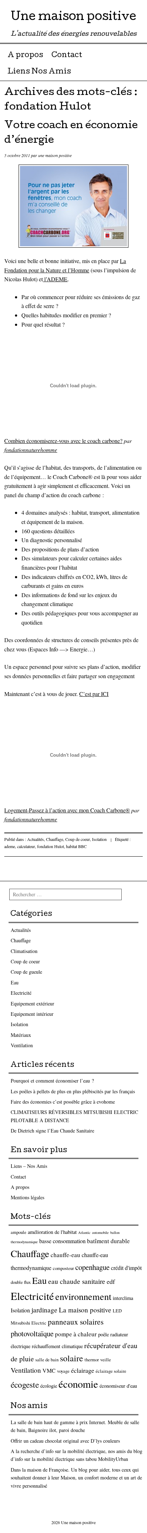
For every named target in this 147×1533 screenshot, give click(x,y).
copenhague (92, 1267)
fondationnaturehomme (30, 449)
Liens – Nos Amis (29, 1166)
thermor (92, 1360)
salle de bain (47, 1360)
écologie (48, 1385)
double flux (21, 1282)
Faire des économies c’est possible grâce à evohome (63, 1101)
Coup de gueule (26, 971)
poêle (103, 1334)
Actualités (35, 839)
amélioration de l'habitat (52, 1232)
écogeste (25, 1384)
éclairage (82, 1370)
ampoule (18, 1232)
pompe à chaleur (76, 1334)
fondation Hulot (50, 846)
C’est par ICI (93, 693)
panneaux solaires (75, 1321)
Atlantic (84, 1232)
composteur (63, 1268)
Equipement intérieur (32, 1013)
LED (117, 1311)
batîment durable (108, 1241)
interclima (123, 1298)
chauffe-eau (65, 1255)
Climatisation (24, 951)
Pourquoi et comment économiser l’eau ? (52, 1080)
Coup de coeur (77, 839)
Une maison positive (73, 18)
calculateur (26, 846)
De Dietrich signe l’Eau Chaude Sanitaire (52, 1130)
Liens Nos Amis (39, 72)
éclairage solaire (111, 1371)
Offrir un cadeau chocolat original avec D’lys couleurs (65, 1440)
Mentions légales (27, 1197)
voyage (63, 1371)
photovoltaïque (32, 1333)
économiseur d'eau (118, 1385)
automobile (100, 1232)
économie (78, 1384)
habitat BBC (76, 846)
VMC (49, 1370)
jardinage (44, 1309)
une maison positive (55, 155)
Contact (66, 55)
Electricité (21, 992)
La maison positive (85, 1309)
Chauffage (54, 839)
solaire (71, 1358)
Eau (15, 982)
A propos (25, 55)
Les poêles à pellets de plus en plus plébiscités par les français (73, 1091)
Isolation (99, 839)
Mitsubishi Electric (28, 1323)
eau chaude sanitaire (76, 1281)
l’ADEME (55, 279)
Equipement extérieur (32, 1003)
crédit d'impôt (126, 1267)
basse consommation (62, 1241)
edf (111, 1281)
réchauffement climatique (57, 1346)
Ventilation (22, 1045)
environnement (83, 1296)
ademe (9, 846)
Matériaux (21, 1035)
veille (105, 1360)
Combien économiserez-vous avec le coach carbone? (63, 440)
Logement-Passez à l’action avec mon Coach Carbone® (67, 810)
